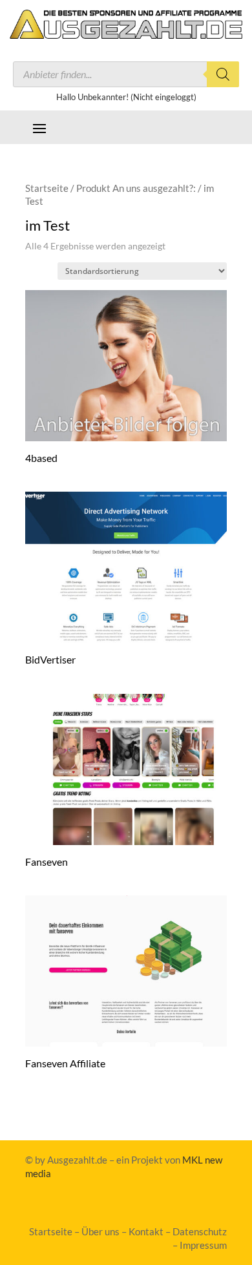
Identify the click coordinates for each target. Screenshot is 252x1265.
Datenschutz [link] (200, 1231)
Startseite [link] (46, 188)
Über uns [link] (100, 1231)
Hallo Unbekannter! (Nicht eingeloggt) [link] (126, 97)
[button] (39, 127)
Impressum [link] (203, 1245)
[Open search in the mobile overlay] (126, 74)
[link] (126, 34)
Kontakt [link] (146, 1231)
